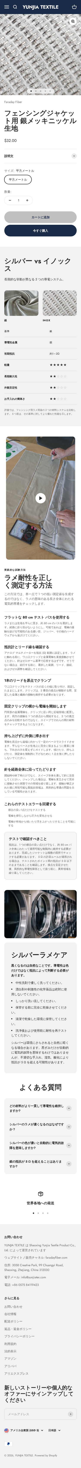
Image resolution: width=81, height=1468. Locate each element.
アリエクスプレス (16, 1373)
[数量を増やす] (27, 200)
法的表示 (10, 1351)
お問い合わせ (13, 1306)
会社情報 (10, 1314)
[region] (40, 367)
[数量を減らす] (10, 200)
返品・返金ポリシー (18, 1329)
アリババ (10, 1366)
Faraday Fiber (13, 102)
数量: (7, 192)
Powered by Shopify (46, 1455)
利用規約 (10, 1344)
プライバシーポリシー (19, 1336)
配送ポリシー (13, 1321)
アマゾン (10, 1358)
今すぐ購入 (40, 230)
